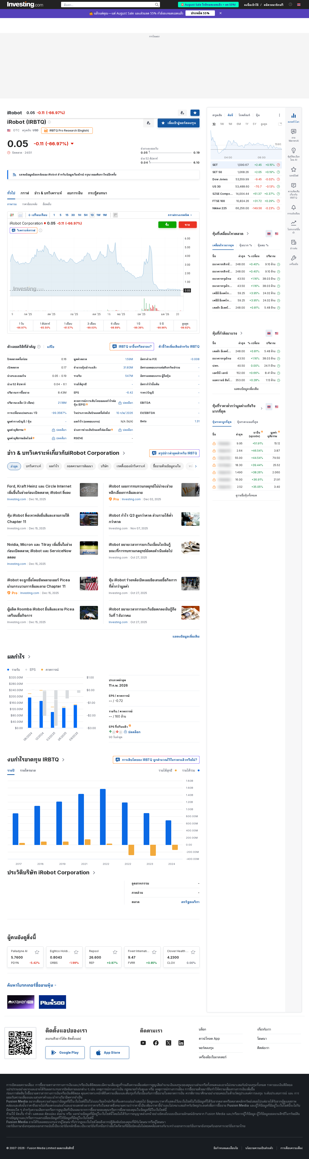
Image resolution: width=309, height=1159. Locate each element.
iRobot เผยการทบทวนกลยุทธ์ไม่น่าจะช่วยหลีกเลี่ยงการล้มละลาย (141, 489)
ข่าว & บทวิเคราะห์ (48, 193)
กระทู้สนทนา (97, 193)
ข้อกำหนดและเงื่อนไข (226, 1148)
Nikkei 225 (219, 208)
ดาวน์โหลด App (209, 1038)
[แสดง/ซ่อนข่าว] (115, 215)
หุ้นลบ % (263, 245)
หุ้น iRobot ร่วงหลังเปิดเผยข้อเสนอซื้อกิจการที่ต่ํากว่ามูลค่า (143, 583)
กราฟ (25, 193)
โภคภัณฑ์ (244, 115)
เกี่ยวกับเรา (264, 1029)
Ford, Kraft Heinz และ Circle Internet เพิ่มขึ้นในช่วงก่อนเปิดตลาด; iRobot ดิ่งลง (39, 489)
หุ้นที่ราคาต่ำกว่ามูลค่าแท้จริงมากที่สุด (233, 408)
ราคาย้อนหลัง (29, 204)
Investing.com (16, 499)
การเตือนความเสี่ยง (291, 1148)
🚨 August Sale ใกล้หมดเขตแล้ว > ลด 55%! (208, 4)
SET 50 (217, 172)
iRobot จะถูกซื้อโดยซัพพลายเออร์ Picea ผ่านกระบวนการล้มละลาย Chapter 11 (38, 583)
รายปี (10, 770)
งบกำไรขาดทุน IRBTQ (33, 759)
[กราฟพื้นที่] (20, 215)
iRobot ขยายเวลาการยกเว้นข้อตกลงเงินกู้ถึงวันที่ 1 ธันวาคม (142, 612)
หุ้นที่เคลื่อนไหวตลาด (227, 233)
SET (215, 165)
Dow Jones (220, 179)
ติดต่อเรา (263, 1048)
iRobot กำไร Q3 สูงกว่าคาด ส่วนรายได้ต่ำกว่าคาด (141, 518)
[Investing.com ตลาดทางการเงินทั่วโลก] (25, 4)
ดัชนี (230, 115)
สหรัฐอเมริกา (190, 902)
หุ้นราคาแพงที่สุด (247, 422)
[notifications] (290, 4)
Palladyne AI (19, 951)
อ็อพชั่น (47, 204)
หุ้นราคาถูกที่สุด (221, 422)
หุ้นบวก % (245, 245)
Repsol (94, 951)
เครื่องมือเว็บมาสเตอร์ (212, 1057)
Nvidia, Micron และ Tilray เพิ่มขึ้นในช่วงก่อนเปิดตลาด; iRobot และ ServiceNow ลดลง (39, 550)
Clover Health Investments (184, 951)
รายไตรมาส (28, 770)
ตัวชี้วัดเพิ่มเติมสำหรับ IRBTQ (179, 346)
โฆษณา (262, 1038)
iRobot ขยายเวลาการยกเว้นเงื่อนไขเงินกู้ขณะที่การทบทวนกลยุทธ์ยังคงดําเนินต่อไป (140, 547)
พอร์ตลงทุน (206, 1048)
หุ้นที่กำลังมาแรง (224, 333)
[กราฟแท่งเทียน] (11, 215)
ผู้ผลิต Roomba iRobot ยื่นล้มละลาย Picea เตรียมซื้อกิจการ (40, 612)
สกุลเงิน (217, 115)
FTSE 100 (218, 201)
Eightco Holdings (61, 951)
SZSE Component (224, 193)
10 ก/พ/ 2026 (124, 413)
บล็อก (202, 1029)
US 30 (216, 186)
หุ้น (258, 115)
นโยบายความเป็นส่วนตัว (259, 1148)
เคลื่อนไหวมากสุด (223, 245)
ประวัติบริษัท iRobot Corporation (48, 872)
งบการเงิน (75, 193)
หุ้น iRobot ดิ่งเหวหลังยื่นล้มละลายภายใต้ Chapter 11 (38, 518)
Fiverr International (140, 951)
